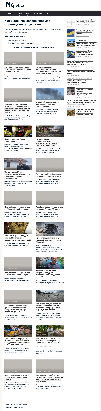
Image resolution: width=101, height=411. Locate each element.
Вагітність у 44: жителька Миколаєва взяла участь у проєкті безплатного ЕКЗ (48, 340)
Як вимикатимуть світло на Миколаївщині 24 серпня (86, 21)
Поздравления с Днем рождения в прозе (14, 140)
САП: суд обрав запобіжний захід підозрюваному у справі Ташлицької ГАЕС (17, 69)
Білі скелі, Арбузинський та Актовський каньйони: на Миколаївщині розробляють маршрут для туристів (49, 307)
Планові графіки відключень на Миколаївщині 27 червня (49, 175)
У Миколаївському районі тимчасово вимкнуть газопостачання (47, 104)
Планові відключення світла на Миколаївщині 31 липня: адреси (17, 377)
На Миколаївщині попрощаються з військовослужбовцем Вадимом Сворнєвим (46, 142)
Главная (10, 13)
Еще (47, 13)
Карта (27, 13)
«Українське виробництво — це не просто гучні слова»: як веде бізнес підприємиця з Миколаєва (49, 378)
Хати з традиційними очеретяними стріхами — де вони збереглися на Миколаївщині (17, 175)
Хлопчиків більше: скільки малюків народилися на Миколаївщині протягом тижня (81, 71)
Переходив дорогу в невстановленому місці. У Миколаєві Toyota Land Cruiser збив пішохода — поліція (81, 102)
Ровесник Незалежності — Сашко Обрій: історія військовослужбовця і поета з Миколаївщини (86, 112)
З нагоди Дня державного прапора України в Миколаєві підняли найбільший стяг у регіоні (80, 62)
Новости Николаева (82, 24)
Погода (19, 13)
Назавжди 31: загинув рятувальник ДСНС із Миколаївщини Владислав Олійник (48, 273)
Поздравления (37, 13)
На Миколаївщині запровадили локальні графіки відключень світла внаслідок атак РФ (48, 70)
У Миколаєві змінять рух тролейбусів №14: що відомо (85, 31)
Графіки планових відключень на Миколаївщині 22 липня (49, 208)
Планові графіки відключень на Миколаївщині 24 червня (17, 274)
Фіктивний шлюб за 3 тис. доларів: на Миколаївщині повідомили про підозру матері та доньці (16, 309)
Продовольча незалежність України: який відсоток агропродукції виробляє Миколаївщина (86, 42)
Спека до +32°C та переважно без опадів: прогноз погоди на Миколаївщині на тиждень (79, 80)
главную (22, 43)
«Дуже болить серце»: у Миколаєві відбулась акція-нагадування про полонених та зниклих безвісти (17, 342)
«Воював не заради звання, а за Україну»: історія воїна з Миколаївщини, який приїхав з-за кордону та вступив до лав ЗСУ (17, 108)
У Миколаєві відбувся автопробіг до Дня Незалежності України (84, 52)
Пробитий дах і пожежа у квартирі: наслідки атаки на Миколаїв (48, 240)
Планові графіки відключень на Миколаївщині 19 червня (17, 208)
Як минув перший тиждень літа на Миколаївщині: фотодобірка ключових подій (17, 238)
